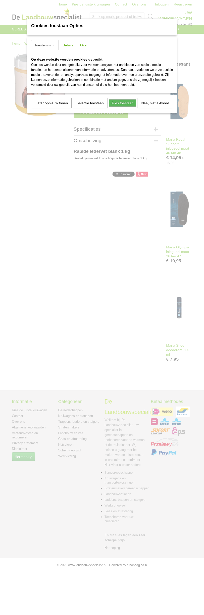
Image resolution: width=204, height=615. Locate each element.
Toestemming (44, 45)
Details (67, 45)
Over (84, 45)
